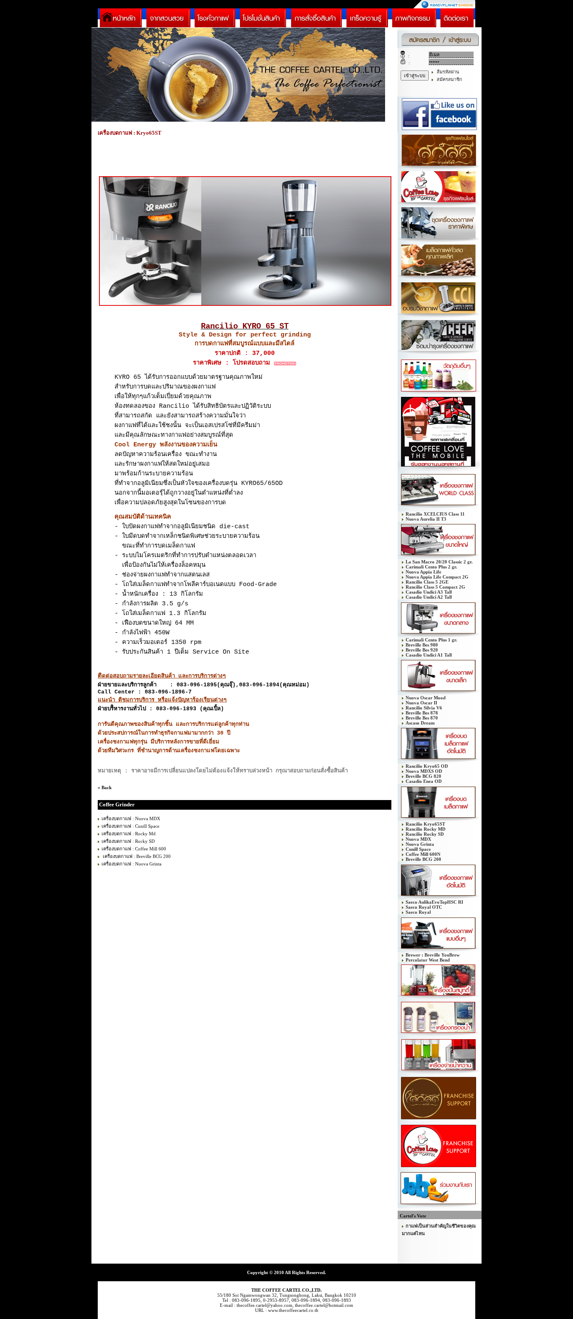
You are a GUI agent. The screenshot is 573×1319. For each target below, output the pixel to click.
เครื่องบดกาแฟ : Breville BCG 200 (136, 856)
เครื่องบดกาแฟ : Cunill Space (130, 826)
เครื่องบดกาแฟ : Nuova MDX (131, 818)
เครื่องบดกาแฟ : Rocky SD (128, 841)
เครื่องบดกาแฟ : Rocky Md (129, 833)
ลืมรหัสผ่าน (448, 71)
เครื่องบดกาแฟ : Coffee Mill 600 (134, 848)
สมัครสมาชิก (449, 79)
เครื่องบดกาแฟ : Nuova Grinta (131, 863)
